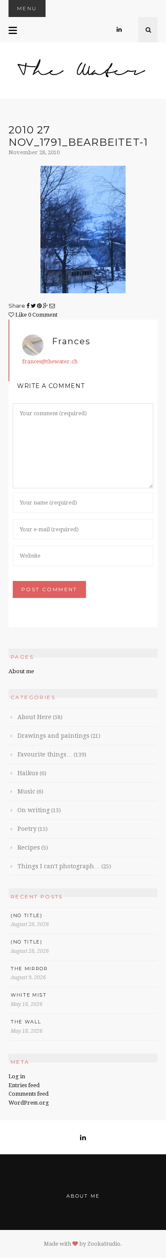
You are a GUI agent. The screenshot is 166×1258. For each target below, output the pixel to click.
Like (20, 315)
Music (26, 791)
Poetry (27, 828)
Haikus (27, 773)
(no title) (27, 915)
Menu (27, 8)
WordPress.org (29, 1102)
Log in (17, 1076)
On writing (33, 810)
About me (21, 671)
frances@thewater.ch (49, 361)
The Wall (26, 1022)
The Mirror (29, 969)
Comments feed (29, 1094)
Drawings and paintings (53, 735)
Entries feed (24, 1085)
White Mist (29, 995)
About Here (34, 717)
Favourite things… (44, 754)
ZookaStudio (103, 1244)
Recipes (28, 847)
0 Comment (42, 315)
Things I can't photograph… (58, 866)
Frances (71, 341)
